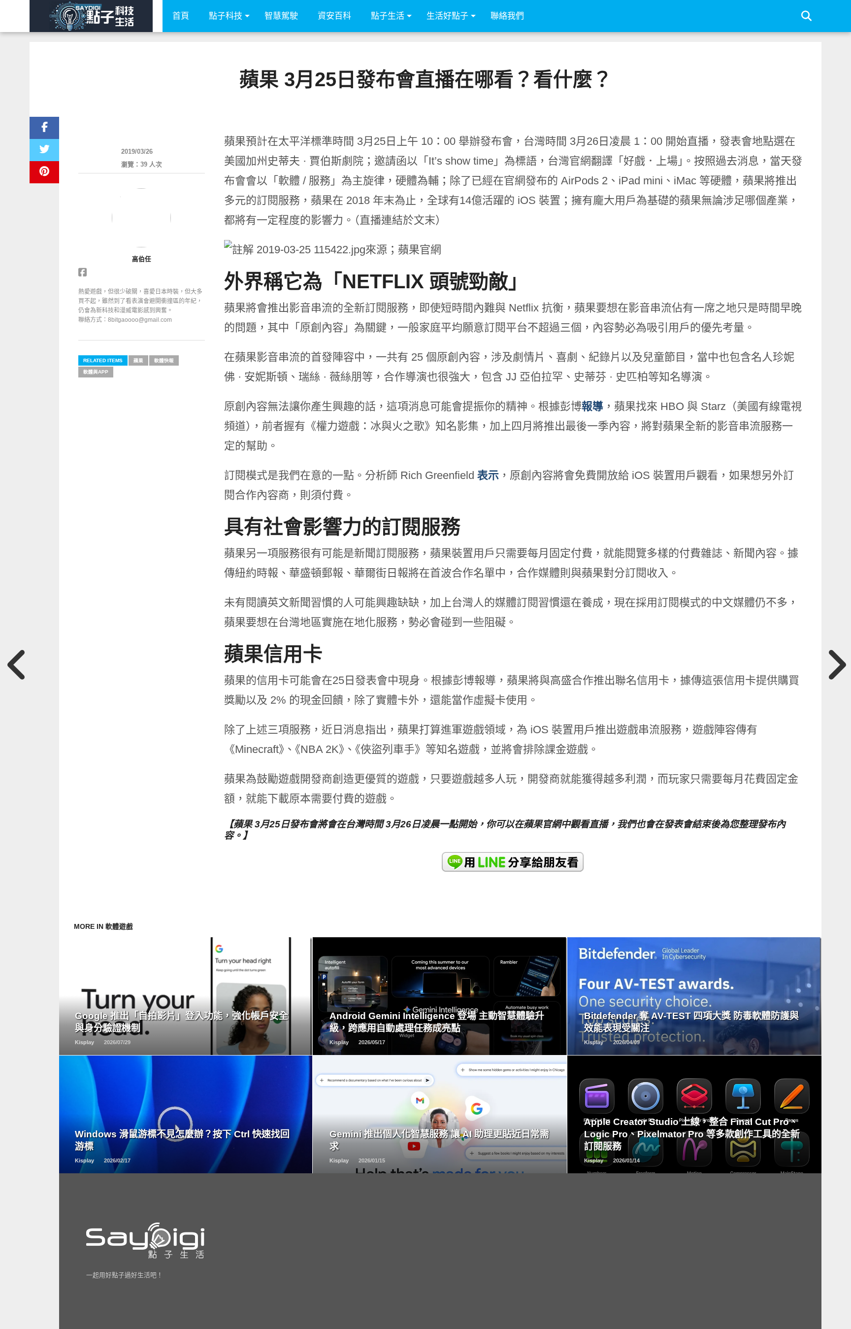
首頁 (180, 16)
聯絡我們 (507, 16)
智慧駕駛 (281, 16)
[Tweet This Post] (44, 150)
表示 (488, 475)
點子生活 (387, 16)
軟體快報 (164, 360)
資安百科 (334, 16)
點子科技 (225, 16)
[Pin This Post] (44, 172)
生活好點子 (447, 16)
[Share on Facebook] (44, 128)
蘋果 (138, 360)
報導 (592, 406)
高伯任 (141, 259)
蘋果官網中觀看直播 (566, 824)
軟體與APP (95, 372)
